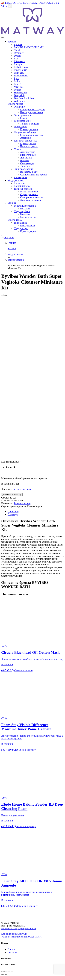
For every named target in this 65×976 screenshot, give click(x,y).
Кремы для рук (28, 231)
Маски (17, 149)
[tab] (36, 511)
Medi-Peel (19, 87)
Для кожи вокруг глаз (25, 140)
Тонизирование (22, 120)
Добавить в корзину (12, 495)
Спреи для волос (29, 194)
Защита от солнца (23, 169)
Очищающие (27, 163)
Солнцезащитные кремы (33, 174)
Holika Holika (21, 75)
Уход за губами (22, 211)
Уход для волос (16, 180)
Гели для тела (27, 225)
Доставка (13, 952)
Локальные (26, 157)
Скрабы (24, 118)
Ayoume (18, 44)
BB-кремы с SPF (29, 171)
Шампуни (19, 183)
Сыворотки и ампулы (31, 135)
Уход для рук (21, 228)
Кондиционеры (22, 186)
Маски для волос (29, 191)
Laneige (18, 84)
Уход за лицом (15, 104)
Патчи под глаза (29, 146)
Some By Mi (20, 92)
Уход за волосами (23, 188)
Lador (17, 81)
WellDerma (19, 101)
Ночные (24, 160)
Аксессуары (20, 177)
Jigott (16, 78)
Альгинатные (27, 152)
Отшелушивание (23, 115)
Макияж (12, 203)
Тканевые (25, 166)
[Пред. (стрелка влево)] (2, 974)
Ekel (16, 58)
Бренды (12, 41)
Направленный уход (25, 132)
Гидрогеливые (28, 154)
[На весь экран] (9, 971)
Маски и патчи (28, 217)
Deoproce (19, 53)
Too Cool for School (24, 98)
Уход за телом (15, 220)
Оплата (11, 949)
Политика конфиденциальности (18, 928)
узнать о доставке (21, 489)
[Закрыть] (10, 6)
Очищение (19, 106)
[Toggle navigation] (2, 37)
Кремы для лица (29, 129)
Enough (18, 64)
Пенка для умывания (31, 112)
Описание (13, 511)
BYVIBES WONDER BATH (29, 47)
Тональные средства (25, 205)
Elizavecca (19, 61)
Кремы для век (28, 143)
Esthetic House (21, 67)
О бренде (13, 514)
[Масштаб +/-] (12, 971)
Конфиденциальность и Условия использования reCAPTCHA (21, 935)
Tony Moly (19, 95)
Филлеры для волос (30, 200)
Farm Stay (19, 72)
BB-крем (25, 208)
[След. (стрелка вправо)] (5, 974)
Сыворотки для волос (32, 197)
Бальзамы (25, 214)
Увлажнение (20, 126)
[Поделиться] (5, 971)
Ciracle (17, 50)
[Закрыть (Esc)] (2, 971)
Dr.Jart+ (18, 55)
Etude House (20, 70)
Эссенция (25, 137)
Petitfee (17, 89)
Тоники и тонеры (29, 123)
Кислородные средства (32, 109)
